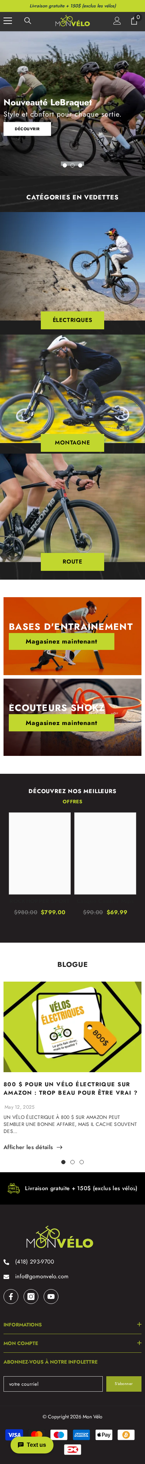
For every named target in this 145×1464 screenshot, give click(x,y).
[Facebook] (11, 1296)
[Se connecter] (117, 21)
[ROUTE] (72, 508)
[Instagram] (31, 1296)
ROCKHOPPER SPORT (40, 901)
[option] (72, 103)
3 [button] (80, 165)
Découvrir (27, 128)
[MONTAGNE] (72, 389)
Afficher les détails (28, 1147)
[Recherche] (28, 21)
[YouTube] (51, 1296)
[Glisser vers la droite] (133, 1188)
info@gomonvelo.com (42, 1276)
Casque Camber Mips (105, 901)
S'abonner (124, 1383)
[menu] (8, 21)
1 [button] (65, 165)
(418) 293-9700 (34, 1262)
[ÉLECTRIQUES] (72, 266)
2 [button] (72, 165)
